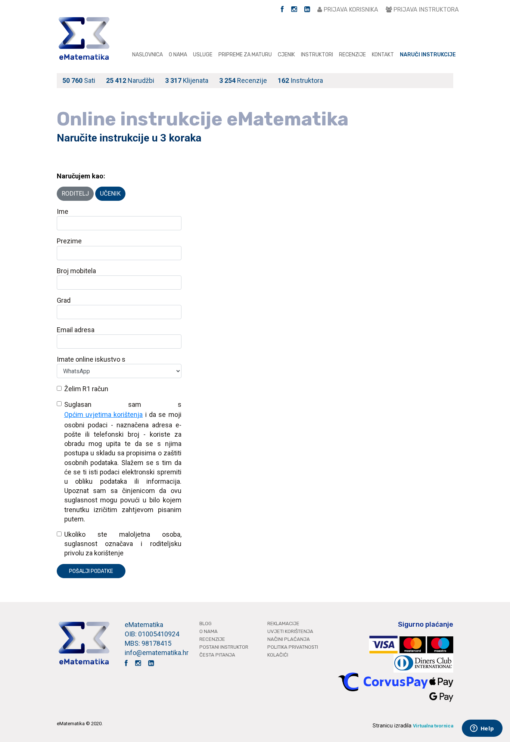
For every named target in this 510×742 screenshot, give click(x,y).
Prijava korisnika (350, 9)
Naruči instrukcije (428, 55)
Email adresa (75, 330)
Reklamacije (283, 623)
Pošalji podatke (91, 571)
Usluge (202, 55)
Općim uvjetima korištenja (103, 414)
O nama (178, 55)
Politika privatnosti (292, 647)
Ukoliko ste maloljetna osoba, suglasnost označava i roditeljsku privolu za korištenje (122, 543)
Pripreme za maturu (245, 55)
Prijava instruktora (425, 9)
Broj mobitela (76, 271)
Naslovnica (147, 55)
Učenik (110, 193)
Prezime (69, 241)
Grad (64, 300)
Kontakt (383, 55)
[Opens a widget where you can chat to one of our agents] (482, 729)
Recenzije (352, 55)
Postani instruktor (223, 647)
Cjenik (286, 55)
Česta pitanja (217, 655)
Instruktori (317, 55)
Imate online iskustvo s (91, 359)
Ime (62, 211)
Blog (205, 623)
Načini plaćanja (288, 639)
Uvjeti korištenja (290, 631)
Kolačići (277, 655)
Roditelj (75, 193)
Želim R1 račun (86, 389)
